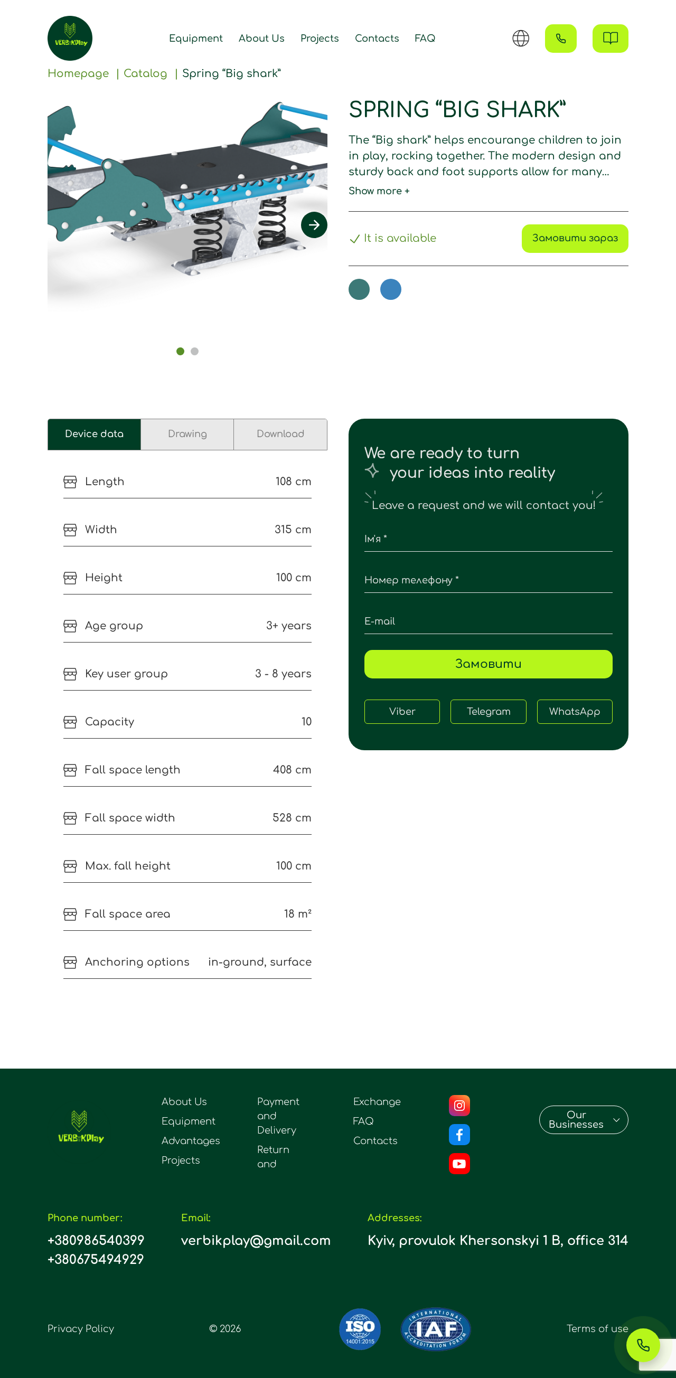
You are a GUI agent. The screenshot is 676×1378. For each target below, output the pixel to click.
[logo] (70, 38)
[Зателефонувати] (643, 1345)
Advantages (191, 1141)
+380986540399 (96, 1241)
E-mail (379, 621)
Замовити (488, 664)
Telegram (489, 711)
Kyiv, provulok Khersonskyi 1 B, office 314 (498, 1241)
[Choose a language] (520, 38)
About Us (262, 38)
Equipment (196, 38)
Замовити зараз (575, 238)
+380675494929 (96, 1260)
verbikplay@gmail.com (256, 1241)
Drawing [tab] (187, 434)
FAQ (425, 38)
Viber (402, 711)
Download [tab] (281, 434)
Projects (320, 38)
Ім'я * (375, 539)
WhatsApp (574, 711)
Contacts (377, 38)
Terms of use (597, 1329)
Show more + (379, 191)
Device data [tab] (94, 434)
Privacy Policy (81, 1329)
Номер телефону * (411, 580)
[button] (180, 351)
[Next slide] (314, 225)
